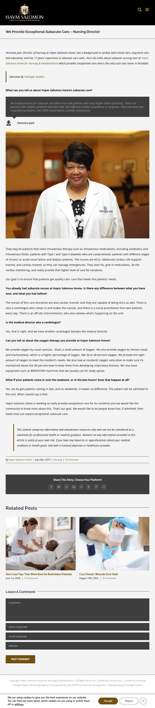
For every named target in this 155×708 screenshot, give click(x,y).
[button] (8, 548)
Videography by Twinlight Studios (125, 685)
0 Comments (72, 459)
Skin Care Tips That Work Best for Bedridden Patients (39, 574)
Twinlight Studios (34, 77)
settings (18, 704)
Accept (108, 701)
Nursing (58, 459)
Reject (129, 701)
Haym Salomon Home (20, 459)
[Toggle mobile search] (140, 10)
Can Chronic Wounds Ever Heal (98, 574)
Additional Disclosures (110, 680)
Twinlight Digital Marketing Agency (30, 685)
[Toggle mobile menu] (147, 10)
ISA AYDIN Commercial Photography (86, 685)
